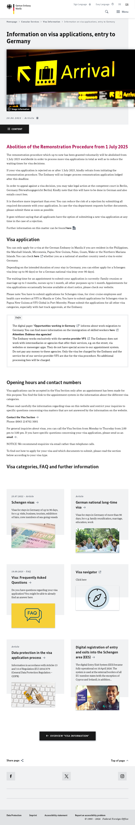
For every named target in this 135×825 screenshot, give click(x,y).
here (68, 228)
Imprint (33, 815)
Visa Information (51, 21)
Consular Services (30, 21)
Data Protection (14, 815)
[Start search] (105, 9)
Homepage (12, 21)
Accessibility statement (56, 815)
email (10, 437)
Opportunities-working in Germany (54, 325)
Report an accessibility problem (90, 815)
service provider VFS (74, 338)
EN (126, 4)
